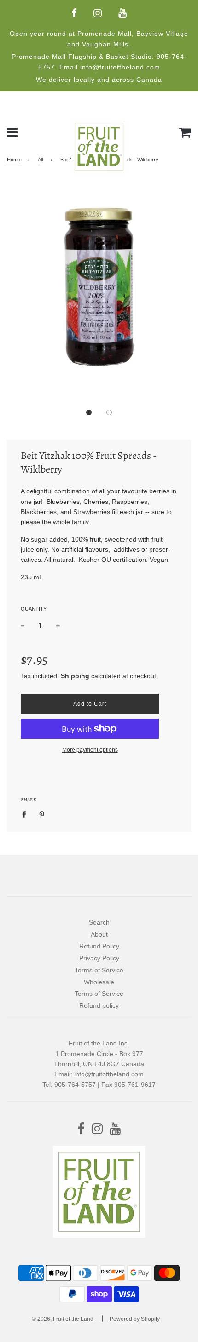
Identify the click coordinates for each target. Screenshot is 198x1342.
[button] (89, 412)
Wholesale (99, 982)
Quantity (34, 608)
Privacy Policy (99, 958)
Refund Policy (99, 946)
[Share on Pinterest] (42, 814)
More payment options (90, 750)
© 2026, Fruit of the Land (62, 1319)
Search (99, 922)
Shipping (75, 676)
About (99, 934)
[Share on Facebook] (26, 814)
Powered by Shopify (135, 1319)
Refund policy (99, 1005)
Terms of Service (99, 970)
